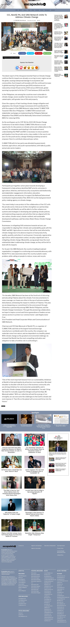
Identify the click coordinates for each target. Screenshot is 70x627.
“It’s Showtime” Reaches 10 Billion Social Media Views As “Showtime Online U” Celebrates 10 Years (58, 26)
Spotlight (3, 406)
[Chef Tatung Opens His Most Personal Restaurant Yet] (26, 419)
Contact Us (21, 545)
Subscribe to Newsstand (50, 545)
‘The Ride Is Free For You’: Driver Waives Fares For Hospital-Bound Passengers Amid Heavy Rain (58, 45)
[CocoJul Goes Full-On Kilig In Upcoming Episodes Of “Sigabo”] (66, 52)
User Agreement (61, 545)
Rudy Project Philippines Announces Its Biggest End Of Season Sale (9, 426)
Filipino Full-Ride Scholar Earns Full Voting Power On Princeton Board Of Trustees (58, 69)
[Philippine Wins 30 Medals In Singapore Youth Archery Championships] (51, 471)
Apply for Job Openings (36, 545)
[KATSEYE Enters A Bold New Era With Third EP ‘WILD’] (66, 33)
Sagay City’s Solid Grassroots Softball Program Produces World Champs (60, 458)
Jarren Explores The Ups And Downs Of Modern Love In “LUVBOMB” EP (58, 38)
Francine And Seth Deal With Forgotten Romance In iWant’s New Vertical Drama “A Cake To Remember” (58, 18)
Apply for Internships (36, 548)
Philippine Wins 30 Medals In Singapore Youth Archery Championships (60, 470)
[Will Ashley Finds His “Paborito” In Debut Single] (66, 57)
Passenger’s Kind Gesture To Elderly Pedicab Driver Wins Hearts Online (58, 62)
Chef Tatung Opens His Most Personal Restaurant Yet (26, 425)
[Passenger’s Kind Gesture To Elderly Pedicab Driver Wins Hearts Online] (66, 62)
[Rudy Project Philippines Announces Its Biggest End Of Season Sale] (9, 419)
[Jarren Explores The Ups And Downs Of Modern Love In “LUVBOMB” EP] (66, 38)
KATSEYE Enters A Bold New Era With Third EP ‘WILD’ (58, 33)
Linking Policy (60, 555)
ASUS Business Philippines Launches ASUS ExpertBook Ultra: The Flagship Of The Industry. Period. (43, 426)
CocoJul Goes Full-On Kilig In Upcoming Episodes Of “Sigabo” (59, 51)
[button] (67, 4)
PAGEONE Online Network (20, 20)
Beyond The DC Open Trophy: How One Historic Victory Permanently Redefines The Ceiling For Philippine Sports (60, 465)
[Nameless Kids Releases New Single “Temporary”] (66, 75)
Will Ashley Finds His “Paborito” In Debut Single (58, 56)
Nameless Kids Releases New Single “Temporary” (59, 75)
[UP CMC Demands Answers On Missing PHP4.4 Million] (61, 419)
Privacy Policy (60, 548)
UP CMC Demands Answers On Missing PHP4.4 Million (60, 425)
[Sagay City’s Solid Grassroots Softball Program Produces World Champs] (51, 459)
